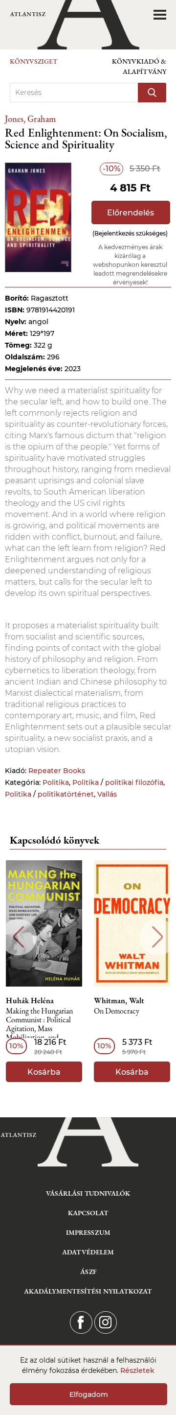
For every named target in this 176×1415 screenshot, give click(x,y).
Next (157, 937)
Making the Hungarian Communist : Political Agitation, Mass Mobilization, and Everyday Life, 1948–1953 (39, 1025)
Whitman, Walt (119, 1000)
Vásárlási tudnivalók (88, 1193)
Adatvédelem (88, 1252)
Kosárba (44, 1072)
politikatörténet (66, 794)
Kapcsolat (88, 1212)
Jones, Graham (30, 118)
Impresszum (88, 1232)
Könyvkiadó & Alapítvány (139, 66)
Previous (18, 937)
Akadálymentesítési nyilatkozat (88, 1291)
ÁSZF (88, 1271)
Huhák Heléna (30, 1000)
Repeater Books (56, 770)
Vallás (107, 794)
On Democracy (116, 1011)
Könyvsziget (34, 61)
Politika (56, 782)
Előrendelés (130, 212)
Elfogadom (88, 1394)
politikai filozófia (134, 782)
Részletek (137, 1370)
